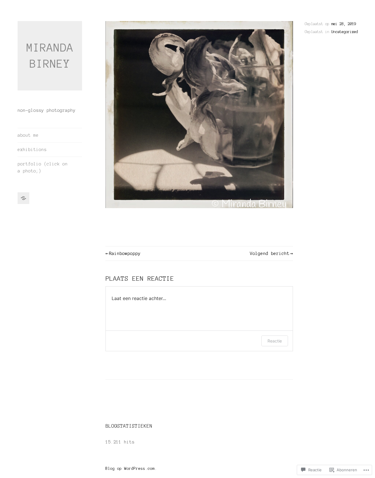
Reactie (274, 340)
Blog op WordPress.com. (131, 469)
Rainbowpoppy (125, 253)
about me (28, 135)
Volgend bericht (269, 253)
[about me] (23, 198)
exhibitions (32, 149)
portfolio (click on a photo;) (43, 167)
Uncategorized (344, 32)
